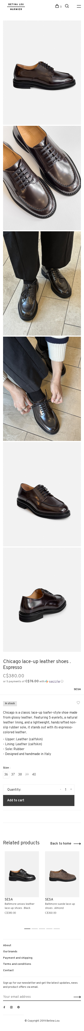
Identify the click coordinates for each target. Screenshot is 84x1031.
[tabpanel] (22, 888)
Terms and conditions (17, 964)
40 (34, 775)
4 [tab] (50, 928)
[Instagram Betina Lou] (11, 1007)
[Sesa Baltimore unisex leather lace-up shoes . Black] (22, 874)
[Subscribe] (76, 996)
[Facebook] (4, 1007)
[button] (33, 682)
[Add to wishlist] (78, 703)
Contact (8, 970)
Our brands (10, 951)
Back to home (60, 844)
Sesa (77, 689)
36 (6, 775)
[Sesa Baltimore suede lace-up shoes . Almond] (62, 874)
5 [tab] (58, 928)
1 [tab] (28, 928)
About (7, 945)
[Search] (67, 7)
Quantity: (14, 790)
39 (27, 775)
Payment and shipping (17, 958)
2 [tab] (36, 928)
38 (20, 775)
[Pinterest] (18, 1007)
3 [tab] (43, 928)
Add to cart (15, 800)
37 (13, 775)
